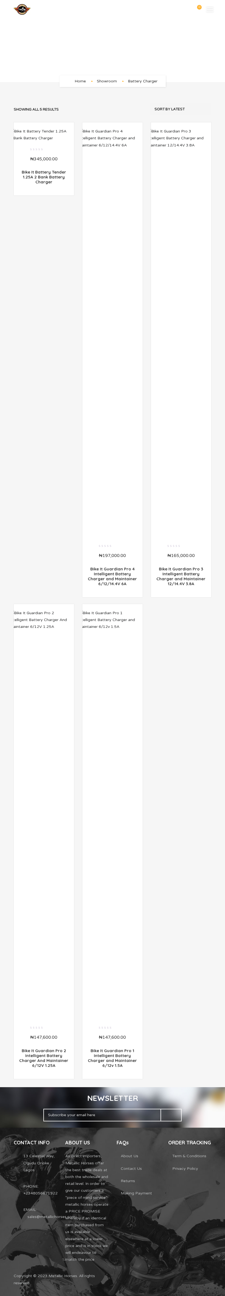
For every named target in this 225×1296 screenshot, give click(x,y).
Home (80, 81)
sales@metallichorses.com (51, 1216)
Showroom (107, 81)
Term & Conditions (189, 1156)
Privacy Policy (185, 1168)
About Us (129, 1156)
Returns (128, 1181)
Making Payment (136, 1193)
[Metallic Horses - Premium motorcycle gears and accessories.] (22, 9)
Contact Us (131, 1168)
